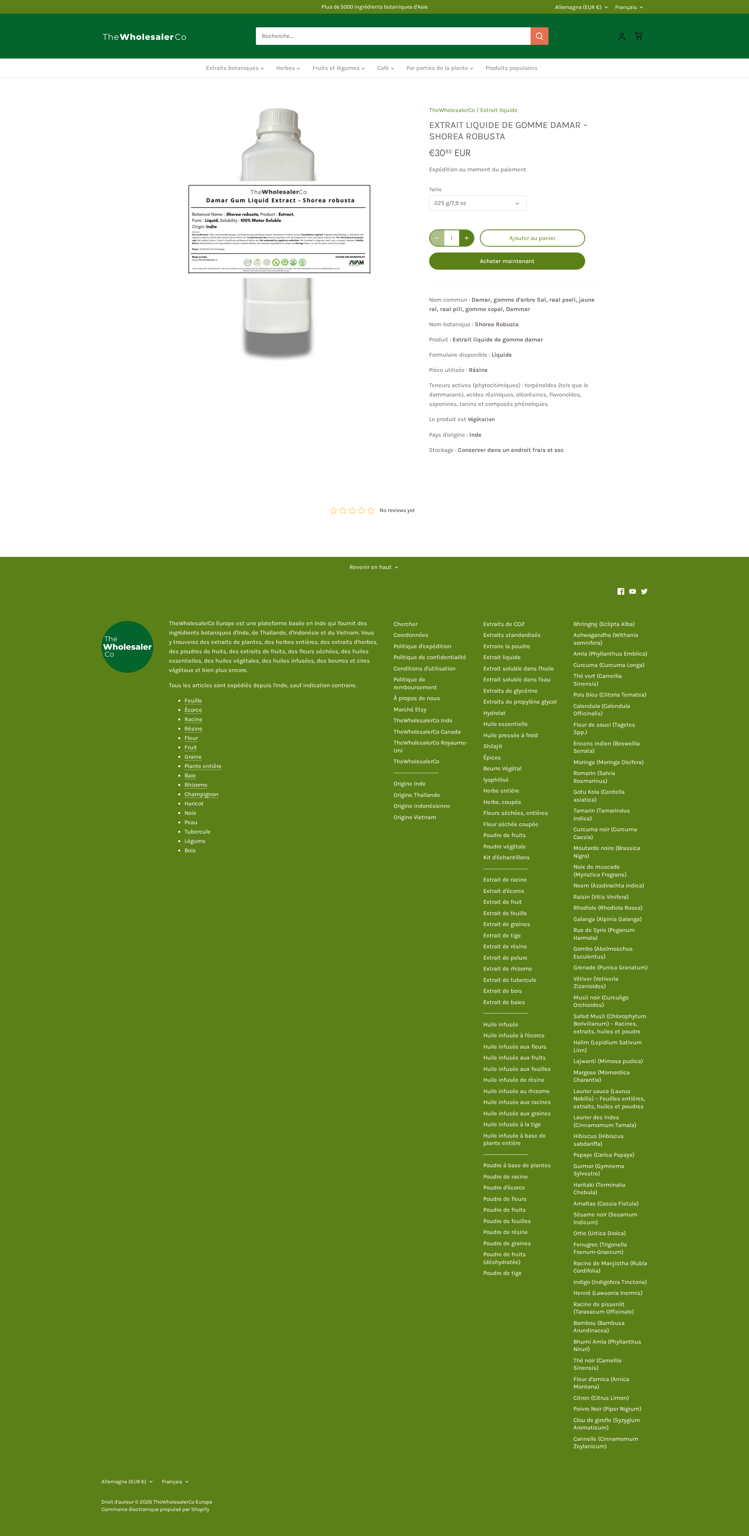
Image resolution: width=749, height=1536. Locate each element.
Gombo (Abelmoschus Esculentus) (603, 952)
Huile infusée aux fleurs (515, 1046)
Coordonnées (411, 634)
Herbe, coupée (502, 801)
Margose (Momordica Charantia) (601, 1076)
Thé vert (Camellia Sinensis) (597, 679)
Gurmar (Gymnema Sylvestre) (598, 1170)
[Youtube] (632, 591)
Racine (193, 719)
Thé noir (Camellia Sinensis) (597, 1364)
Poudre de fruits (504, 835)
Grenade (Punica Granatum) (610, 967)
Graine (193, 756)
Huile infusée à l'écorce (514, 1035)
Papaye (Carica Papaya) (603, 1154)
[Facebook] (621, 591)
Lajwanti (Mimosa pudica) (608, 1061)
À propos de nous (417, 698)
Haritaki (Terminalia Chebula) (599, 1188)
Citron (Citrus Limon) (601, 1397)
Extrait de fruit (502, 901)
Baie (190, 775)
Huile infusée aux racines (517, 1102)
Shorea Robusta (497, 324)
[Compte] (621, 36)
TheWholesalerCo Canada (427, 731)
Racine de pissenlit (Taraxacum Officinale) (603, 1308)
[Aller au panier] (639, 36)
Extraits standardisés (512, 634)
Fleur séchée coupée (510, 824)
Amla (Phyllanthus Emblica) (610, 653)
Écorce (193, 709)
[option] (279, 229)
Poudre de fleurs (505, 1198)
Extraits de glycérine (510, 690)
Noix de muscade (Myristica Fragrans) (600, 870)
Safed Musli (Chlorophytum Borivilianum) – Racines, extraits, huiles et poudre (609, 1024)
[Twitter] (644, 591)
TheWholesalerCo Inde (423, 720)
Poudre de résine (505, 1232)
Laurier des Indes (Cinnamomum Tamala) (604, 1121)
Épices (492, 757)
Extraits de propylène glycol (520, 701)
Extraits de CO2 (504, 624)
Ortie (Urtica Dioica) (599, 1233)
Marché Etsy (410, 709)
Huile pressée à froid (510, 735)
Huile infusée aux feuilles (517, 1068)
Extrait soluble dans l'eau (516, 679)
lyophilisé (496, 779)
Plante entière (203, 766)
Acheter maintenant (507, 261)
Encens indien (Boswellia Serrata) (606, 747)
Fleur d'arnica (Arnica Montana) (601, 1383)
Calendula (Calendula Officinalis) (601, 709)
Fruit (191, 747)
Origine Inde (410, 783)
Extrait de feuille (505, 913)
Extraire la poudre (506, 646)
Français (626, 7)
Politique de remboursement (415, 683)
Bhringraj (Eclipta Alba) (604, 624)
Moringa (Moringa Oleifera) (608, 762)
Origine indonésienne (422, 805)
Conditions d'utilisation (425, 668)
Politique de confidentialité (430, 657)
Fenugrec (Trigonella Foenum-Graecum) (600, 1248)
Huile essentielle (505, 723)
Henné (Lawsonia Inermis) (608, 1292)
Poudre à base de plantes (517, 1165)
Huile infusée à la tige (512, 1124)
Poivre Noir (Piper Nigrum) (607, 1408)
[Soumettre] (539, 36)
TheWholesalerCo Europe (182, 1502)
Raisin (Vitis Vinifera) (600, 896)
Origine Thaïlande (417, 794)
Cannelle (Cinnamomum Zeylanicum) (605, 1442)
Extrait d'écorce (503, 890)
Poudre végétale (504, 846)
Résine (193, 728)
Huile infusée (500, 1024)
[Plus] (466, 238)
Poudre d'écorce (504, 1187)
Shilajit (492, 746)
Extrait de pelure (505, 957)
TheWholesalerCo (452, 110)
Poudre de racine (505, 1176)
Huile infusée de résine (514, 1079)
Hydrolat (494, 712)
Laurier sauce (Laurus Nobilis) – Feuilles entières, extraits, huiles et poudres (609, 1099)
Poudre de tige (502, 1272)
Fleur (191, 737)
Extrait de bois (502, 990)
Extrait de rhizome (507, 968)
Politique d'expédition (422, 646)
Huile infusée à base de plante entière (514, 1139)
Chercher (405, 624)
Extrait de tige (502, 935)
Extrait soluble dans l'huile (518, 668)
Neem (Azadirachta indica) (608, 885)
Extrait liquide (499, 110)
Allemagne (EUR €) (578, 7)
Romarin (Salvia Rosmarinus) (594, 777)
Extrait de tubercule (509, 979)
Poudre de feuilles (507, 1221)
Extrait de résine (505, 946)
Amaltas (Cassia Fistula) (606, 1203)
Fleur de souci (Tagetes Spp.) (604, 728)
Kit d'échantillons (506, 857)
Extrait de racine (505, 879)
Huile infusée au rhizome (516, 1091)
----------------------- (416, 772)
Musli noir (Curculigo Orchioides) (600, 1001)
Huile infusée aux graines (517, 1113)
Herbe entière (501, 790)
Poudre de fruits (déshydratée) (504, 1258)
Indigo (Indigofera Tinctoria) (610, 1281)
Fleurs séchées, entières (515, 812)
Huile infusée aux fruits (514, 1057)
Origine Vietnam (415, 817)
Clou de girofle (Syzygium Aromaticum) (606, 1424)
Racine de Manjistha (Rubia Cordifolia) (610, 1267)
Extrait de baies (504, 1002)
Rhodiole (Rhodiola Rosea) (608, 907)
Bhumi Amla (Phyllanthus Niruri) (607, 1345)
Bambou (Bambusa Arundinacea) (599, 1326)
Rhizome (196, 784)
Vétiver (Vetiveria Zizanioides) (595, 982)
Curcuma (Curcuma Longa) (608, 664)
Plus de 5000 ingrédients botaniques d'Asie (374, 7)
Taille (435, 189)
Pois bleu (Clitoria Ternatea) (609, 694)
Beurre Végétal (502, 768)
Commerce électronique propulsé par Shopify (155, 1509)
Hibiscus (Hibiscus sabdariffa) (598, 1139)
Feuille (193, 700)
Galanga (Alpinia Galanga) (607, 919)
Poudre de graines (507, 1243)
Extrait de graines (506, 924)
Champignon (201, 794)
